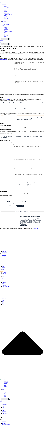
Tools (4, 5)
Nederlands (5, 383)
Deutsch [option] (3, 301)
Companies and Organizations (8, 14)
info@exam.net (2, 256)
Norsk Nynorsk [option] (4, 298)
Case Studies (5, 10)
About (5, 36)
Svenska (5, 396)
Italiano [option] (3, 302)
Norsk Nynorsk (6, 381)
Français (5, 392)
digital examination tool (3, 54)
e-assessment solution (35, 228)
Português (5, 386)
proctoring (14, 127)
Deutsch (5, 384)
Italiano (5, 385)
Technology (5, 6)
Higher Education (6, 13)
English (3, 380)
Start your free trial (20, 205)
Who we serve (6, 29)
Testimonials (5, 11)
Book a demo (12, 205)
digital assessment (6, 99)
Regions (5, 15)
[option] (23, 298)
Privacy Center (6, 16)
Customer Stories (6, 9)
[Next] (9, 39)
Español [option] (3, 303)
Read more (28, 1)
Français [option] (3, 300)
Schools (5, 12)
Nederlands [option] (3, 299)
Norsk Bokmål (6, 382)
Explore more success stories (22, 211)
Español (5, 395)
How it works (4, 4)
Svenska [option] (3, 304)
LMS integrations (6, 7)
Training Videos (6, 18)
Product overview (6, 22)
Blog (4, 17)
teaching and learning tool (6, 194)
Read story (23, 225)
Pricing (3, 8)
